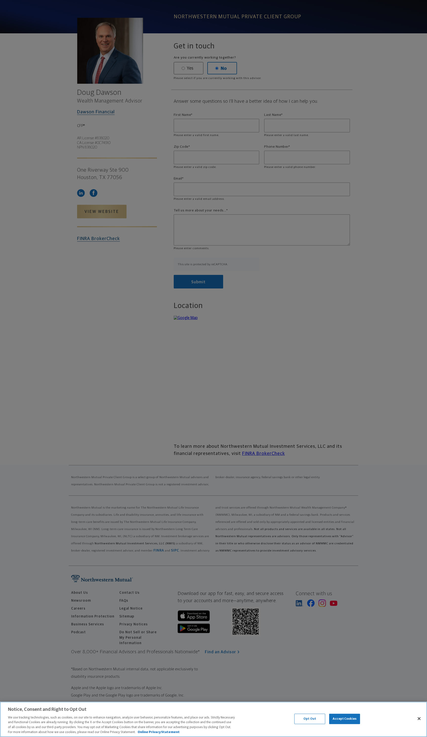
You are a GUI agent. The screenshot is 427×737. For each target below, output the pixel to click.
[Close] (419, 718)
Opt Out (309, 718)
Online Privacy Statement (159, 732)
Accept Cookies (345, 718)
